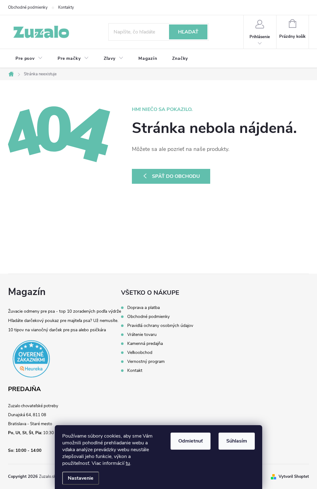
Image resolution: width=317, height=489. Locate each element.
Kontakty (66, 7)
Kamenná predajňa (145, 343)
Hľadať (188, 32)
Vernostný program (146, 361)
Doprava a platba (143, 307)
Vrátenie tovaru (142, 334)
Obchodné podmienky (28, 7)
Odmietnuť (190, 441)
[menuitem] (29, 58)
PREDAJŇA (24, 389)
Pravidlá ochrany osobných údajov (160, 325)
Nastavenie (80, 478)
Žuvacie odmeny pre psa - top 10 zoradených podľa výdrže (64, 311)
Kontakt (134, 370)
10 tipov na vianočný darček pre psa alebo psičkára (57, 330)
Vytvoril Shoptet (294, 476)
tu (128, 463)
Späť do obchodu (176, 176)
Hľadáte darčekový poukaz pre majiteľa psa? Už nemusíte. (63, 321)
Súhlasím (236, 441)
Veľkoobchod (139, 352)
